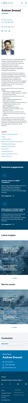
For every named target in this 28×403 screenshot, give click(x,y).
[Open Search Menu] (22, 3)
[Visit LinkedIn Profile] (9, 31)
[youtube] (18, 384)
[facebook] (10, 384)
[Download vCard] (6, 31)
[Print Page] (2, 31)
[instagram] (26, 384)
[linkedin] (2, 384)
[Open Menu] (26, 3)
